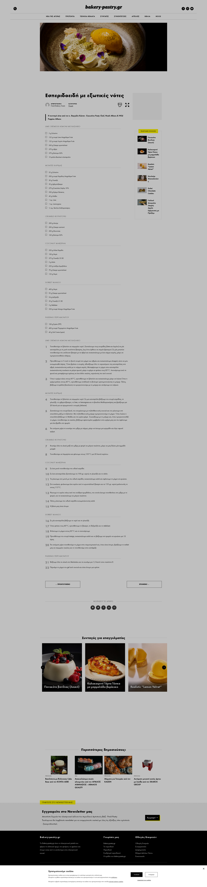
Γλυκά (70, 106)
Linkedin (109, 607)
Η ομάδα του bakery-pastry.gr (115, 856)
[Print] (120, 104)
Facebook (92, 607)
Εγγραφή (151, 817)
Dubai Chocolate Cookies (152, 190)
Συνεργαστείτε (140, 847)
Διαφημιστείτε (140, 850)
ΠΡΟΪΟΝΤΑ (70, 16)
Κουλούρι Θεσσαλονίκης (153, 178)
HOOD (158, 16)
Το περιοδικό (109, 847)
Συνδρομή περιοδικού (112, 853)
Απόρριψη (151, 874)
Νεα (76, 776)
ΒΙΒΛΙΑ (147, 16)
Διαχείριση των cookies (144, 880)
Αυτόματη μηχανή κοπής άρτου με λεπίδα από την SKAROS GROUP (147, 782)
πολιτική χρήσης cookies (116, 881)
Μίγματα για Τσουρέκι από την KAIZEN (117, 780)
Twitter (98, 607)
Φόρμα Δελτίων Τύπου (144, 853)
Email (114, 607)
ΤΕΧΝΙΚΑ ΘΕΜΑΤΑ (87, 16)
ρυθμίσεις (114, 877)
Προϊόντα (48, 776)
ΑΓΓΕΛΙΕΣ (135, 16)
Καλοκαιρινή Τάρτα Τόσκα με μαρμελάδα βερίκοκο (103, 685)
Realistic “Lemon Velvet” (151, 166)
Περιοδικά (108, 850)
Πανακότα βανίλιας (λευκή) (152, 140)
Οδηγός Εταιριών (142, 844)
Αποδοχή (136, 874)
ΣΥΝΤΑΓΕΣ (104, 16)
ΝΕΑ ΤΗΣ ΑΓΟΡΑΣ (53, 16)
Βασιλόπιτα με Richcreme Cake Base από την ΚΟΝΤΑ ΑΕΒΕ (58, 780)
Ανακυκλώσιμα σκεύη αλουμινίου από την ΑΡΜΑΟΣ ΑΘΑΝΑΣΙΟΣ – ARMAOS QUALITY (88, 783)
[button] (15, 8)
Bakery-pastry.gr (109, 844)
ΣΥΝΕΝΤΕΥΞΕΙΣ (120, 16)
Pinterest (103, 607)
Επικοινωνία (139, 856)
